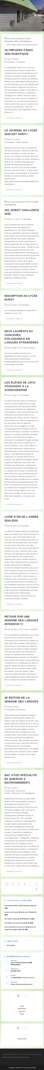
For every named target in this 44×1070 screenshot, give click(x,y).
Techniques (20, 62)
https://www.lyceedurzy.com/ (21, 984)
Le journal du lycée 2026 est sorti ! (17, 912)
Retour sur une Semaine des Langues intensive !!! (21, 620)
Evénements (20, 710)
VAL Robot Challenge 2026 (14, 919)
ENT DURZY (11, 945)
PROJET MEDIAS (22, 142)
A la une (25, 629)
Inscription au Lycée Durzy (14, 923)
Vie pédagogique (28, 793)
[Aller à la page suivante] (36, 889)
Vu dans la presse (28, 348)
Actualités (11, 62)
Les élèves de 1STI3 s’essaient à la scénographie (20, 386)
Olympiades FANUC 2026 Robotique (17, 906)
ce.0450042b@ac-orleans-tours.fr (22, 978)
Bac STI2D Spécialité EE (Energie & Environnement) (21, 779)
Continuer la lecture (15, 117)
